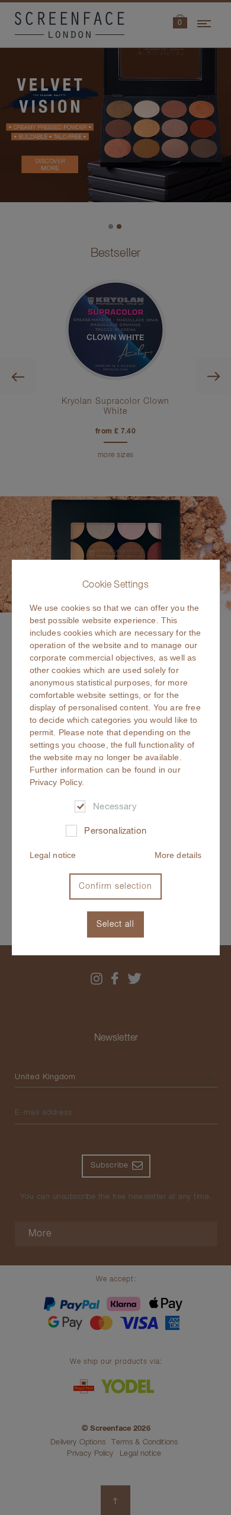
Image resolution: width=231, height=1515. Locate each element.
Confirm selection (115, 886)
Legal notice (53, 855)
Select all (115, 924)
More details (178, 855)
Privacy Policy (56, 782)
